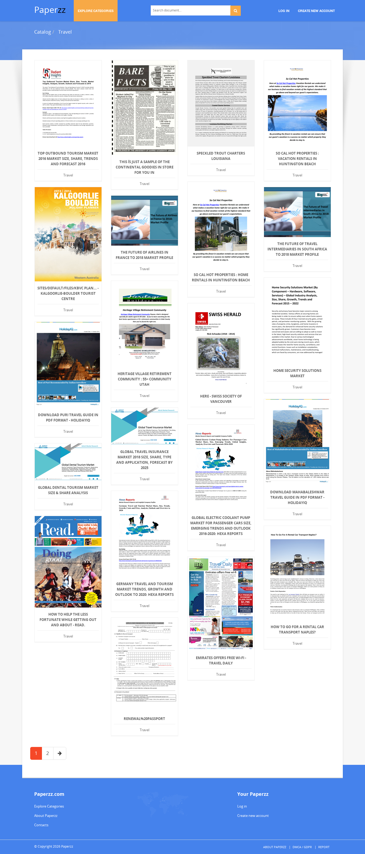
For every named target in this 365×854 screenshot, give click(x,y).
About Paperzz (45, 815)
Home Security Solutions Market (297, 373)
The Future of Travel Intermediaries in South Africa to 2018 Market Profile (297, 249)
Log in (242, 806)
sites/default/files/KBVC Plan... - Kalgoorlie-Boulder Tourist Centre (68, 293)
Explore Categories (49, 806)
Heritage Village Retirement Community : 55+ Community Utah (145, 379)
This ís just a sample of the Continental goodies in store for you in (144, 167)
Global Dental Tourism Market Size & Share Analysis (68, 490)
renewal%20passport (144, 718)
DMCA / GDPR (302, 847)
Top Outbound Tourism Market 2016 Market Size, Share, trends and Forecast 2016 (68, 158)
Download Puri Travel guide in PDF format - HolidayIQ (68, 417)
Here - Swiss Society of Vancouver (221, 399)
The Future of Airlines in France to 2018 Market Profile (144, 255)
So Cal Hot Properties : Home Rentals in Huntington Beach (221, 277)
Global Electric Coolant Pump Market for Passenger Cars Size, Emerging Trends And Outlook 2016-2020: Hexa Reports (220, 525)
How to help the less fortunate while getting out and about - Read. (68, 619)
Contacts (41, 824)
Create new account (253, 815)
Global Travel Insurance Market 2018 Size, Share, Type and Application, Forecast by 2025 (144, 459)
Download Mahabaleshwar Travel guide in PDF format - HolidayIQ (297, 497)
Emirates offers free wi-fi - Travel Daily (221, 660)
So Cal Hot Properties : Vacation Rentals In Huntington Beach (297, 158)
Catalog (42, 32)
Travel (65, 32)
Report (323, 847)
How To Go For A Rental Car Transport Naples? (297, 629)
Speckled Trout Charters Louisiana (221, 156)
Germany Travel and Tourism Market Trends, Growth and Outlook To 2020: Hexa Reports (144, 589)
